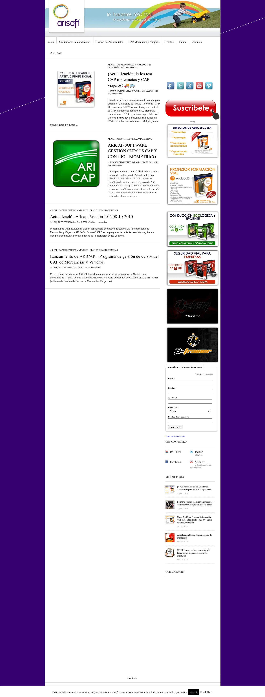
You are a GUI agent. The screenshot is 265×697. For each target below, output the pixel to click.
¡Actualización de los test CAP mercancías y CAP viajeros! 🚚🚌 (130, 79)
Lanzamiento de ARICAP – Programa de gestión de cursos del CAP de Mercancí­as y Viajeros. (104, 259)
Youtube (199, 462)
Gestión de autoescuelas (104, 210)
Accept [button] (193, 692)
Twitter (199, 452)
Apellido (172, 398)
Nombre (172, 388)
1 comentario (94, 268)
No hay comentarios (98, 222)
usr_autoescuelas (63, 222)
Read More (206, 692)
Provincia (173, 407)
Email (171, 379)
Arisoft (121, 138)
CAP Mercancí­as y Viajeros (144, 42)
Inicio (50, 42)
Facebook (175, 462)
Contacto (197, 42)
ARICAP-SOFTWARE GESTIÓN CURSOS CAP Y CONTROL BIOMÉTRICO (132, 150)
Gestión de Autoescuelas (109, 42)
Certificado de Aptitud (139, 138)
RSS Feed (176, 452)
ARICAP (111, 64)
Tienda (183, 42)
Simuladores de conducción (74, 42)
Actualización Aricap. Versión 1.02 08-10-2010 (91, 216)
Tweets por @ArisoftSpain (175, 436)
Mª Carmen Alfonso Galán (124, 91)
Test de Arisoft (129, 67)
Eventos (169, 42)
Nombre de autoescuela (178, 417)
